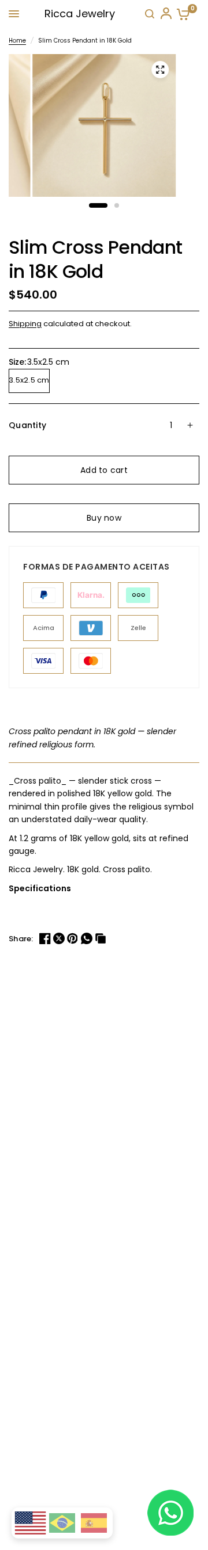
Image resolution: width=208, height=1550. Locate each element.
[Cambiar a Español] (94, 1523)
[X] (60, 938)
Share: (21, 938)
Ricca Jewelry (79, 13)
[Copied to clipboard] (102, 938)
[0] (180, 14)
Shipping (25, 323)
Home (17, 40)
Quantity (27, 425)
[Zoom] (160, 69)
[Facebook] (46, 938)
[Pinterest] (74, 938)
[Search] (149, 14)
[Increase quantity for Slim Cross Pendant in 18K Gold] (190, 425)
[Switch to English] (30, 1523)
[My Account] (165, 13)
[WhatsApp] (88, 938)
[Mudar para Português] (62, 1523)
